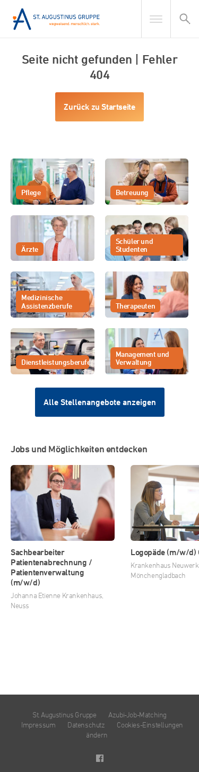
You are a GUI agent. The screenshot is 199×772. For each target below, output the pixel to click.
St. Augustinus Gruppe (64, 714)
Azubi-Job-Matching (137, 714)
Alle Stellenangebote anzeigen (100, 402)
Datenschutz (86, 724)
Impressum (38, 724)
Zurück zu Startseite (99, 107)
